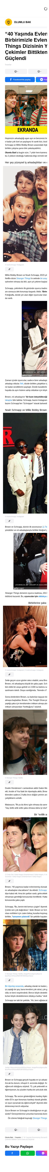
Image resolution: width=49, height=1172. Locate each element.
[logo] (18, 22)
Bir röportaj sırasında (14, 986)
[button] (16, 71)
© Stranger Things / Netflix (14, 778)
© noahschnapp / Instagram (14, 265)
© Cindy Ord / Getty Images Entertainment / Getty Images (24, 875)
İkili (21, 384)
